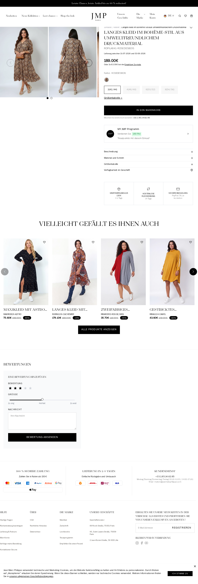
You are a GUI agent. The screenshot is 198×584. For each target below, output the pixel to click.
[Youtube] (146, 542)
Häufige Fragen (6, 520)
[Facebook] (141, 542)
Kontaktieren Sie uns (8, 550)
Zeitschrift (64, 526)
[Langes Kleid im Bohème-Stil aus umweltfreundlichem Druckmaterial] (106, 80)
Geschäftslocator (97, 520)
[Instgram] (137, 542)
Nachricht (15, 410)
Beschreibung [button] (111, 152)
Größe (13, 395)
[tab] (148, 152)
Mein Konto (5, 538)
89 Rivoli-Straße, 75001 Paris (102, 526)
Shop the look (67, 16)
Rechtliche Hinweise (38, 526)
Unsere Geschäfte (102, 512)
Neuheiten (11, 16)
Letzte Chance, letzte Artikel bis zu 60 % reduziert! (99, 3)
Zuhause (108, 27)
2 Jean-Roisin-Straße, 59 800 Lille (104, 540)
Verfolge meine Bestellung (10, 544)
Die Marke (66, 512)
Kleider (116, 27)
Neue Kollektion (30, 16)
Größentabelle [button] (111, 164)
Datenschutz (35, 532)
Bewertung (15, 384)
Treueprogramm (66, 538)
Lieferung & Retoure (8, 532)
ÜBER (33, 512)
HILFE (3, 512)
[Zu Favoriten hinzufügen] (191, 29)
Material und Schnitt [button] (114, 158)
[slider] (42, 399)
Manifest (63, 520)
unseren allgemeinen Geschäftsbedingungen (31, 577)
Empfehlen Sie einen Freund (71, 544)
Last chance (49, 16)
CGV (32, 520)
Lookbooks (65, 532)
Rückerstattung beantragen (11, 526)
